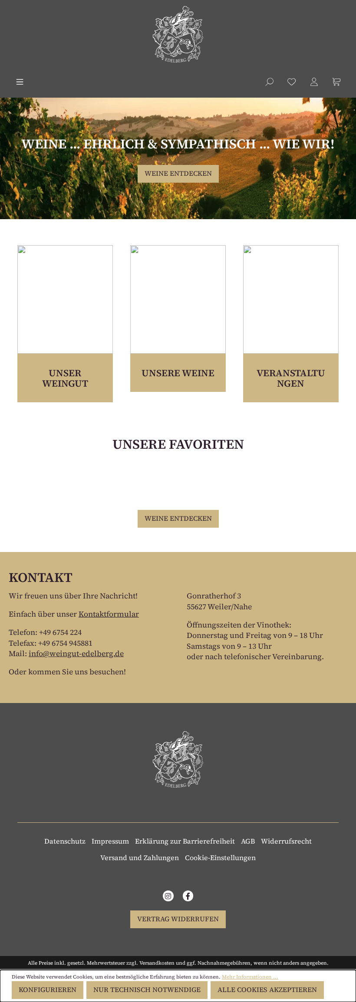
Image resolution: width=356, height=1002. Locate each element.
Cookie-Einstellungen (220, 857)
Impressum (110, 841)
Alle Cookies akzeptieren (267, 989)
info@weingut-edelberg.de (76, 653)
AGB (248, 841)
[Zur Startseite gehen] (178, 34)
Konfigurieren (47, 989)
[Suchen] (269, 80)
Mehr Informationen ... (250, 976)
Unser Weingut (65, 378)
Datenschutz (65, 841)
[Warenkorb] (336, 82)
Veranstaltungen (291, 378)
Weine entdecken (178, 173)
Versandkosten (157, 962)
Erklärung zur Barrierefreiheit (185, 841)
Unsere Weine (178, 372)
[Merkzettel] (291, 82)
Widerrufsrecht (286, 841)
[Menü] (20, 82)
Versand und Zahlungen (139, 857)
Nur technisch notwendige (147, 989)
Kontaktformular (109, 614)
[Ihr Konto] (314, 82)
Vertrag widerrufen (178, 918)
